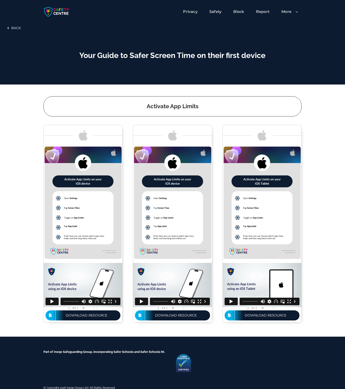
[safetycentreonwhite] (56, 8)
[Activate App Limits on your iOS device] (83, 147)
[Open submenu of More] (298, 12)
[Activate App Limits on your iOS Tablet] (262, 147)
